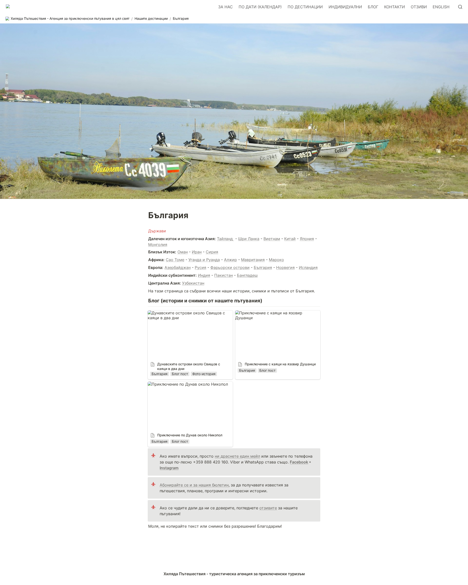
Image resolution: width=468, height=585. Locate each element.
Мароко (276, 259)
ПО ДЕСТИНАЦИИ (305, 6)
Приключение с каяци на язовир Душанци (276, 312)
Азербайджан (178, 267)
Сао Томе (175, 259)
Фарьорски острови (230, 267)
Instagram (169, 467)
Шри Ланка (248, 238)
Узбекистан (193, 283)
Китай (290, 238)
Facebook (299, 462)
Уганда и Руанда (204, 259)
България (263, 267)
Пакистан (223, 275)
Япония (307, 238)
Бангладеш (247, 275)
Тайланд (225, 238)
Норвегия (285, 267)
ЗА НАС (225, 6)
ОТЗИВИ (419, 6)
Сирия (212, 251)
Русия (200, 267)
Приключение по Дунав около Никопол (186, 384)
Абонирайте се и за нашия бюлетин (194, 484)
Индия (204, 275)
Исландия (308, 267)
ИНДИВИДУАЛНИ (345, 6)
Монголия (157, 244)
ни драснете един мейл (237, 456)
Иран (197, 251)
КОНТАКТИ (394, 6)
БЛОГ (373, 6)
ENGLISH (441, 6)
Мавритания (253, 259)
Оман (182, 251)
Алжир (230, 259)
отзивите (268, 507)
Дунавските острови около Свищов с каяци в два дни (184, 315)
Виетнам (271, 238)
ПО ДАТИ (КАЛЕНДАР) (260, 6)
